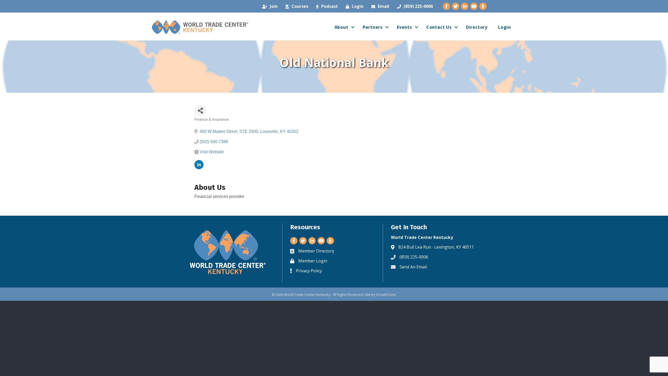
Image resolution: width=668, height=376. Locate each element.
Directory (476, 27)
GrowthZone (386, 294)
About (341, 27)
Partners (373, 27)
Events (404, 27)
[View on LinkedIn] (199, 168)
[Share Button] (200, 110)
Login (504, 27)
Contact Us (439, 27)
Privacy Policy (309, 271)
